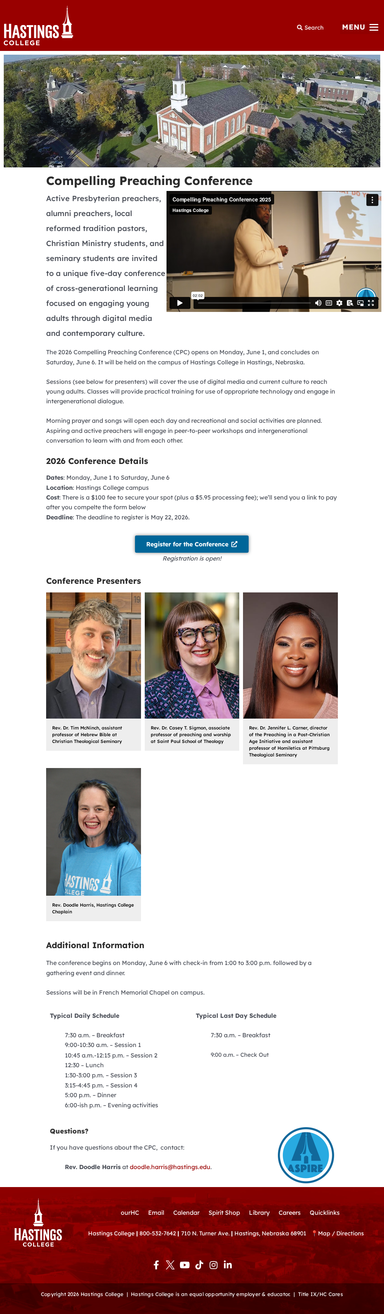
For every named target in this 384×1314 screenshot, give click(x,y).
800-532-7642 (158, 1233)
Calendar (186, 1212)
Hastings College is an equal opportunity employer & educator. (210, 1294)
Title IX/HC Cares (320, 1294)
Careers (290, 1212)
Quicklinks (325, 1212)
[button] (360, 27)
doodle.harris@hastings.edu (170, 1167)
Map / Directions (341, 1233)
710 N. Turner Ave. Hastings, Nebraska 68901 (246, 1233)
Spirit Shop (224, 1212)
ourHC (130, 1212)
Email (156, 1212)
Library (259, 1212)
